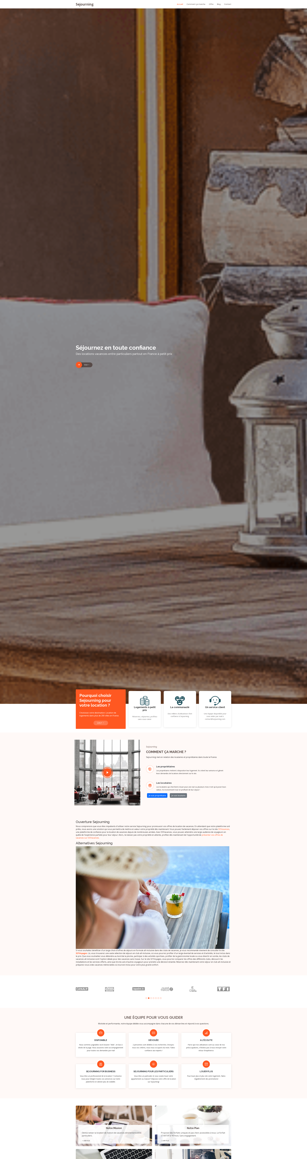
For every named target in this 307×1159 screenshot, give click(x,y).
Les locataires (164, 783)
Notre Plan (193, 1128)
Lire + (100, 723)
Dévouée (153, 1040)
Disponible (100, 1040)
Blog (219, 4)
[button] (146, 998)
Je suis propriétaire (157, 795)
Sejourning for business (100, 1071)
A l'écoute (206, 1040)
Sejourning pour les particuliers (153, 1071)
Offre (211, 4)
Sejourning (85, 4)
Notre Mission (114, 1128)
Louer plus (206, 1071)
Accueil (180, 4)
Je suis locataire (178, 795)
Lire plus (86, 1141)
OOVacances (223, 829)
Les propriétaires (165, 766)
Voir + (86, 365)
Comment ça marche (196, 4)
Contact (227, 4)
